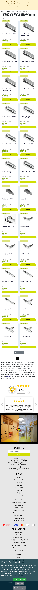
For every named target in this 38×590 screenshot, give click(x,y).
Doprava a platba (19, 505)
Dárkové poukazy (19, 515)
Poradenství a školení (19, 537)
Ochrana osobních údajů (19, 545)
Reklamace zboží (19, 510)
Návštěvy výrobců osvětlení (19, 540)
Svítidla (8, 376)
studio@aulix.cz (21, 467)
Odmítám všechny (19, 588)
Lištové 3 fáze (7, 13)
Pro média (19, 485)
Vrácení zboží (19, 507)
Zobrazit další (19, 353)
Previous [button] (2, 404)
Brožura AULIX (19, 495)
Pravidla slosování (19, 550)
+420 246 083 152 (21, 465)
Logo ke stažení (19, 487)
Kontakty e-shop (19, 521)
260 (21, 393)
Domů (3, 11)
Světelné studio (19, 480)
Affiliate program (19, 518)
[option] (19, 404)
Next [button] (36, 404)
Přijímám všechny (19, 579)
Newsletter (19, 482)
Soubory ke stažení (19, 548)
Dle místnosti (10, 11)
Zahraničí (19, 557)
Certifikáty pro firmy (19, 542)
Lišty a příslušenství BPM (21, 13)
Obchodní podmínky (19, 513)
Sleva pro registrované (19, 502)
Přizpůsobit (19, 583)
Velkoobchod (19, 532)
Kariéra (19, 493)
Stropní (25, 11)
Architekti (19, 535)
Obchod (18, 11)
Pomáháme (19, 490)
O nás (19, 477)
